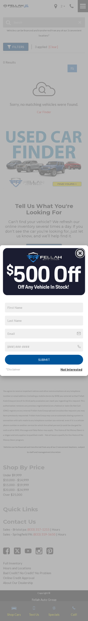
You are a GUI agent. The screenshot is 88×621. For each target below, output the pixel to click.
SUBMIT (44, 359)
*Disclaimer (13, 369)
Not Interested (71, 369)
